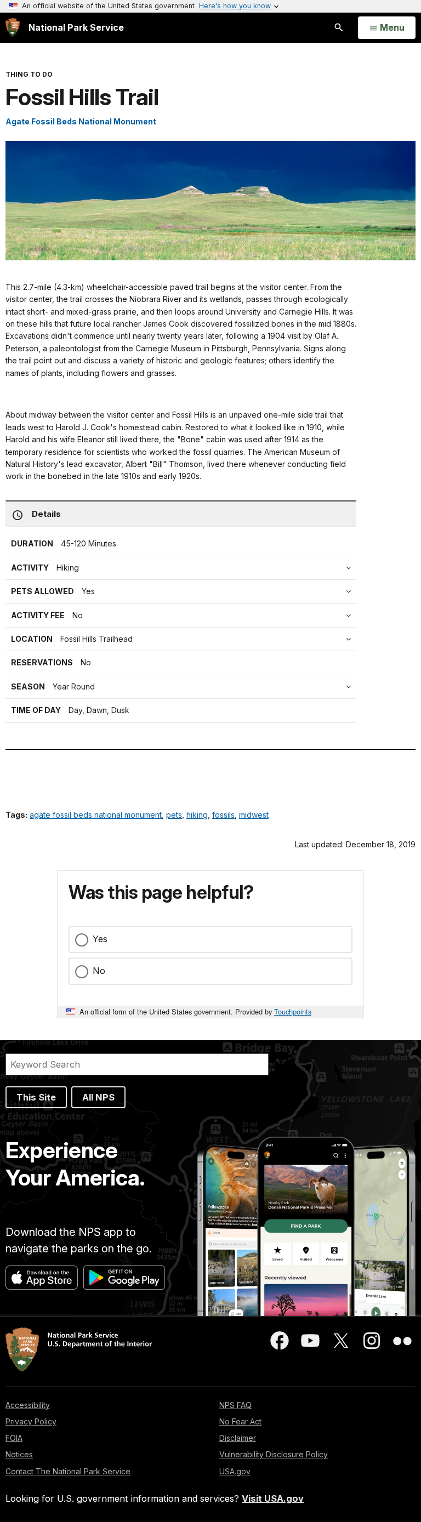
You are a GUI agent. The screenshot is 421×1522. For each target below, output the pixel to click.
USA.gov (235, 1471)
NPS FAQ (235, 1405)
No (99, 970)
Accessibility (27, 1405)
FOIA (13, 1438)
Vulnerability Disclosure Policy (273, 1454)
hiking (197, 814)
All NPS (98, 1097)
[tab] (183, 615)
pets (174, 814)
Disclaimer (237, 1438)
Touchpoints (292, 1011)
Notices (19, 1454)
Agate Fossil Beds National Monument (80, 121)
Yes (100, 938)
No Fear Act (240, 1421)
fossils (223, 814)
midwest (254, 814)
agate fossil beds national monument (96, 814)
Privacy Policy (30, 1421)
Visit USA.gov (273, 1498)
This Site (36, 1097)
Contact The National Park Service (67, 1471)
